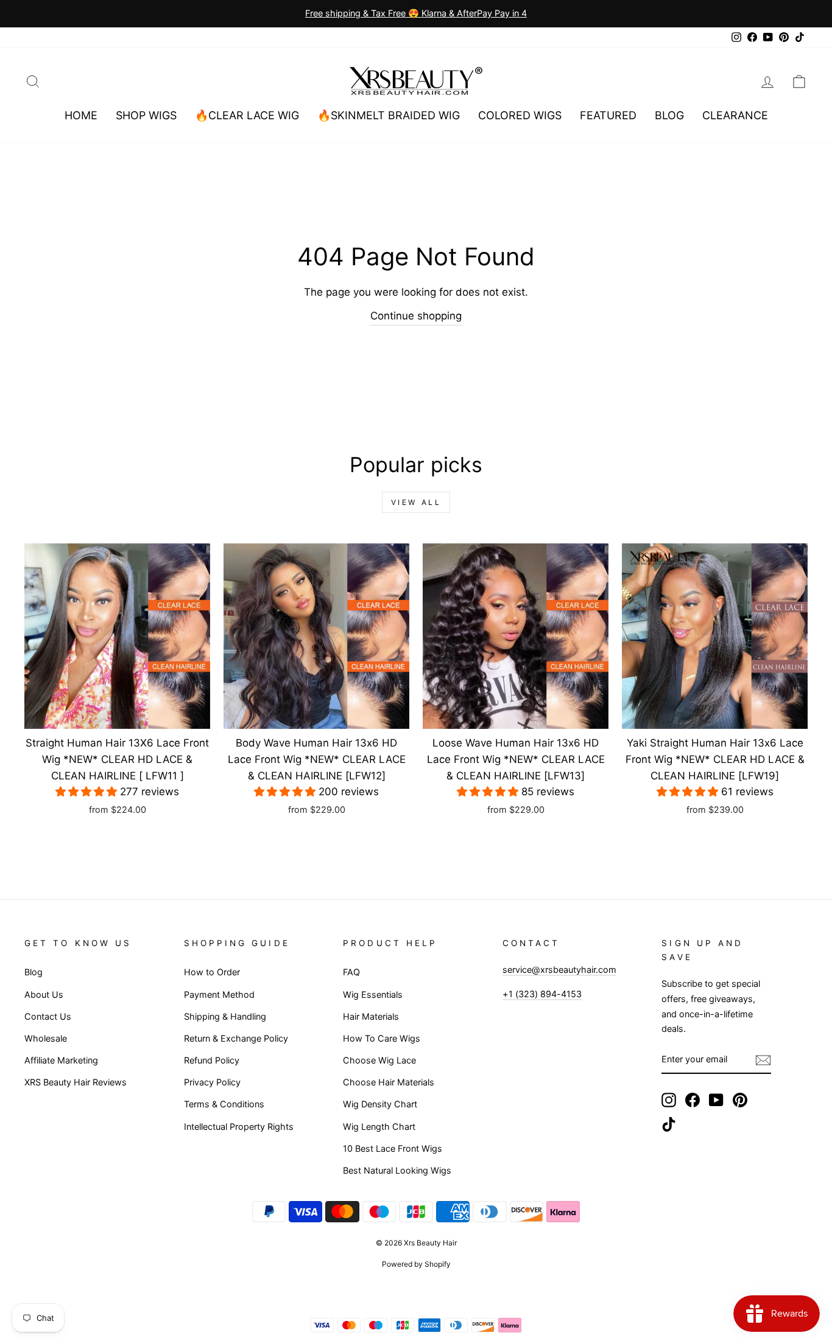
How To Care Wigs (381, 1038)
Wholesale (45, 1038)
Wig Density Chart (380, 1104)
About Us (43, 994)
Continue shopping (416, 316)
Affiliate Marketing (61, 1060)
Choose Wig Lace (379, 1060)
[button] (87, 791)
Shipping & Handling (225, 1016)
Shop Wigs (146, 115)
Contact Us (47, 1016)
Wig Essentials (373, 994)
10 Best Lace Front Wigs (392, 1148)
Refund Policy (211, 1060)
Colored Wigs (520, 115)
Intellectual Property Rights (239, 1126)
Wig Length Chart (379, 1126)
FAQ (351, 972)
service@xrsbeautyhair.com (559, 969)
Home (81, 115)
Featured (608, 115)
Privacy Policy (212, 1082)
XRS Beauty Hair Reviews (75, 1082)
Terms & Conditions (224, 1104)
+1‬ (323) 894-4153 (542, 994)
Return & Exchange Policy (236, 1038)
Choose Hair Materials (388, 1082)
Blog (669, 115)
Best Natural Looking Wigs (397, 1170)
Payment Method (219, 994)
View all (416, 502)
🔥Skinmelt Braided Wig (388, 115)
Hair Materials (371, 1016)
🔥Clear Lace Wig (247, 115)
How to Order (212, 972)
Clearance (735, 115)
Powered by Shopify (416, 1264)
